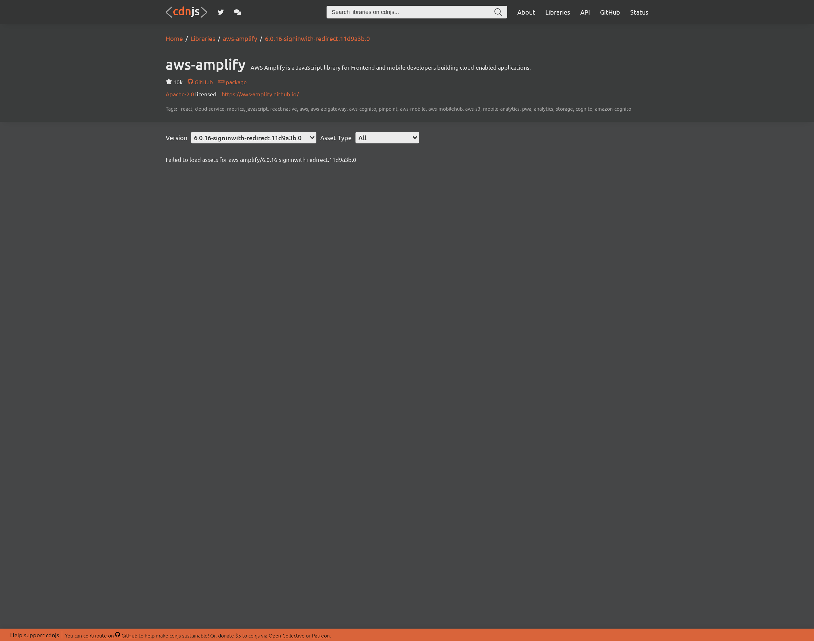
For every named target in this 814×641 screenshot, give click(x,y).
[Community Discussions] (237, 12)
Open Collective (287, 635)
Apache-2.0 (180, 94)
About (526, 12)
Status (639, 12)
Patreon (321, 635)
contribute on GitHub (110, 635)
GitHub (610, 12)
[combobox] (253, 137)
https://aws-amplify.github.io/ (260, 94)
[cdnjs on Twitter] (220, 12)
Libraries (557, 12)
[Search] (498, 12)
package (235, 82)
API (585, 12)
